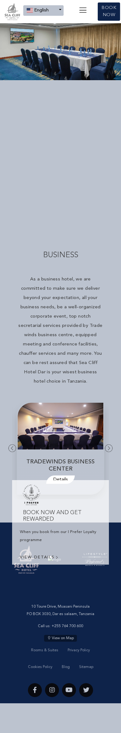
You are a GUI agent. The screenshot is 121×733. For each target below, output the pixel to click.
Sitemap (86, 667)
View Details (37, 557)
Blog (66, 667)
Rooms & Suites (44, 650)
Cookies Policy (40, 667)
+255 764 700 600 (67, 626)
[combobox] (43, 10)
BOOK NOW (108, 11)
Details (63, 479)
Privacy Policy (79, 650)
